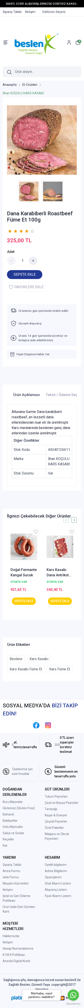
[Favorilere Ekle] (36, 532)
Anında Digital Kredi (16, 961)
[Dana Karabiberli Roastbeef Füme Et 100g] (42, 140)
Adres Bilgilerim (56, 871)
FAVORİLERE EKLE (28, 287)
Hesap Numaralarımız (18, 948)
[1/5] (10, 231)
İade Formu (11, 877)
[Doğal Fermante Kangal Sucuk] (24, 547)
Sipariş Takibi (12, 864)
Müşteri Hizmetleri (16, 883)
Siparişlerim (53, 877)
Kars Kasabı (39, 659)
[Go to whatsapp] (73, 995)
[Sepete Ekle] (24, 601)
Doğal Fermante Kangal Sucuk (24, 572)
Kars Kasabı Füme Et (26, 669)
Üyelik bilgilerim (56, 864)
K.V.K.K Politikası (14, 955)
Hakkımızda (11, 936)
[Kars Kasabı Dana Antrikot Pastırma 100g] (60, 547)
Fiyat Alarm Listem (58, 896)
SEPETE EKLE (25, 274)
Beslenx (16, 659)
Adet (11, 252)
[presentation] (66, 520)
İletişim (8, 889)
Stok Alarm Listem (58, 883)
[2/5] (12, 231)
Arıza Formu (11, 871)
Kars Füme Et (59, 669)
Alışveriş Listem (56, 889)
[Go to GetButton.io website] (73, 1003)
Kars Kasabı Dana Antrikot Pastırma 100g (59, 573)
